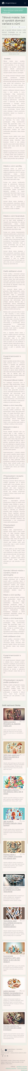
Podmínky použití (5, 1052)
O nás (2, 1054)
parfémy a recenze (22, 1066)
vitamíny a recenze (11, 1068)
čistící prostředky (22, 1068)
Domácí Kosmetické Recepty (16, 9)
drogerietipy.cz (10, 3)
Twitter (15, 27)
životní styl (24, 1070)
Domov (4, 9)
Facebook (22, 27)
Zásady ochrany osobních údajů (18, 1052)
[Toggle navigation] (25, 3)
